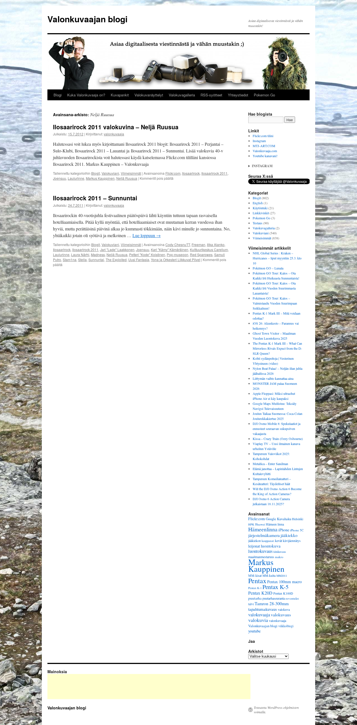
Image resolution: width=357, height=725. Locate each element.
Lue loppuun (146, 235)
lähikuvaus (279, 552)
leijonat (254, 546)
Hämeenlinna (263, 529)
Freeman (198, 244)
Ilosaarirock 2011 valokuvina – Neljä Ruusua (115, 127)
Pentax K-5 (275, 587)
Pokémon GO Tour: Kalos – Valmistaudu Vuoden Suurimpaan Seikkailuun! (275, 303)
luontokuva (271, 546)
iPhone (283, 529)
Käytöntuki (260, 208)
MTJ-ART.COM (264, 145)
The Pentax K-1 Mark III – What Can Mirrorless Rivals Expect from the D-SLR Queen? (277, 348)
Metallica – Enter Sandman (270, 463)
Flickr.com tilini (263, 135)
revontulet (292, 598)
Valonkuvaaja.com (265, 151)
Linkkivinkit (261, 213)
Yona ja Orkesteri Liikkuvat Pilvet (175, 259)
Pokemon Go (264, 95)
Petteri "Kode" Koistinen (147, 254)
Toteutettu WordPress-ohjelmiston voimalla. (276, 709)
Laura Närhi (80, 254)
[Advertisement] (148, 686)
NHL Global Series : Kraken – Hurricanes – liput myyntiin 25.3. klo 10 (277, 258)
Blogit (95, 173)
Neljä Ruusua (126, 178)
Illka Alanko (216, 244)
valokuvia (258, 620)
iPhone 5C (296, 530)
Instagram (259, 140)
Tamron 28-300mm (272, 603)
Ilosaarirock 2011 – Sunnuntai (95, 198)
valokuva (284, 609)
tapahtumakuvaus (262, 609)
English (258, 203)
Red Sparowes (201, 254)
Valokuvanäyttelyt (148, 95)
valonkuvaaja (114, 134)
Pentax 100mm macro (284, 581)
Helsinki (297, 519)
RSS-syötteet (211, 95)
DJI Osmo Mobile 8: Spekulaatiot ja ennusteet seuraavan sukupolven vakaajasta (276, 428)
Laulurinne (76, 178)
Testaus (257, 223)
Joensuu (59, 178)
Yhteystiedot (238, 95)
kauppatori (268, 541)
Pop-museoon (177, 254)
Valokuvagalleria (182, 95)
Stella (82, 259)
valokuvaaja (259, 615)
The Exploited (116, 259)
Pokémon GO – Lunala (268, 268)
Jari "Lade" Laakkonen (117, 249)
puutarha (255, 598)
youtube (254, 631)
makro (279, 557)
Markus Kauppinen (100, 178)
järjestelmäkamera (264, 535)
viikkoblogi (285, 626)
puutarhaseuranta (273, 598)
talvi (251, 604)
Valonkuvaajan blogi (87, 19)
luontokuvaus (260, 551)
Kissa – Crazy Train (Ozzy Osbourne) (278, 438)
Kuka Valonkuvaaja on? (86, 95)
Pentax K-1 (255, 588)
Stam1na (69, 259)
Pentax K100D (283, 593)
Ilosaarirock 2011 (214, 173)
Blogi (58, 95)
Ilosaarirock (191, 173)
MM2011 (281, 576)
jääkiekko (289, 535)
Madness (98, 254)
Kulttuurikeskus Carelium (209, 249)
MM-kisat (255, 575)
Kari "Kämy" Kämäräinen (169, 249)
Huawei (260, 524)
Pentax (257, 580)
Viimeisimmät (131, 173)
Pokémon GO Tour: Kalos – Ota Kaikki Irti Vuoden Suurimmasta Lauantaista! (274, 288)
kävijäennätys (292, 541)
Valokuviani (110, 173)
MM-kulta (269, 575)
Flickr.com (172, 173)
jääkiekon (254, 540)
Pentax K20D (260, 593)
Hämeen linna (275, 524)
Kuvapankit (120, 95)
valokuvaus (281, 614)
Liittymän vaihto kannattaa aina (273, 378)
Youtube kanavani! (265, 156)
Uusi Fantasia (138, 259)
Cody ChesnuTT (177, 244)
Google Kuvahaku (278, 518)
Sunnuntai (96, 259)
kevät (278, 540)
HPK (251, 524)
